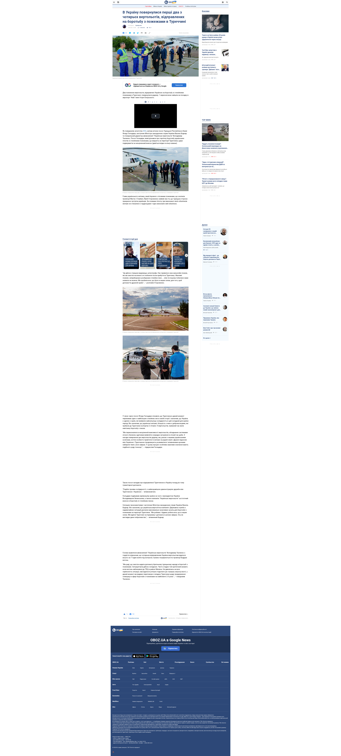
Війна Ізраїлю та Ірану (170, 6)
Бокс (162, 673)
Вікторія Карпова (207, 312)
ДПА (166, 679)
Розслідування (180, 662)
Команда (154, 629)
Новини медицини (137, 701)
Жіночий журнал (171, 707)
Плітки (143, 707)
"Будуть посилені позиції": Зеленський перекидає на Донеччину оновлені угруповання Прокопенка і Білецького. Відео (214, 146)
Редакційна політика (133, 618)
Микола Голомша (207, 262)
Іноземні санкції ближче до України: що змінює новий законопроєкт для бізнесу (211, 308)
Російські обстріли (190, 6)
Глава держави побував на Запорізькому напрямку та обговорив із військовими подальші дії (214, 152)
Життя (161, 662)
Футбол (134, 673)
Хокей (154, 673)
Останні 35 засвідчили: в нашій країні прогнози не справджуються (210, 231)
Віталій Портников (208, 322)
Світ (145, 662)
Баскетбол (144, 673)
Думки (204, 225)
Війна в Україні (157, 6)
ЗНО (173, 679)
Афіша (134, 707)
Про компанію (136, 629)
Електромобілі (148, 684)
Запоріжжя (152, 668)
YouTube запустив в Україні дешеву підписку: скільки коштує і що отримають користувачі (211, 52)
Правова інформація (177, 629)
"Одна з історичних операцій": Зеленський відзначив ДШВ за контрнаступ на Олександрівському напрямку (213, 164)
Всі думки (206, 338)
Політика (131, 662)
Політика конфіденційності (199, 629)
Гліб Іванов (131, 25)
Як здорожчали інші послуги (210, 57)
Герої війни (148, 6)
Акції (158, 684)
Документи (155, 632)
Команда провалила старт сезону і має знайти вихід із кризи (210, 74)
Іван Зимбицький (207, 332)
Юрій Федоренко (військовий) (210, 247)
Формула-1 (172, 673)
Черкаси (172, 668)
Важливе (205, 11)
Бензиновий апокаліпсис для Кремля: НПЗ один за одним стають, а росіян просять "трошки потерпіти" (211, 243)
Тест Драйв (135, 684)
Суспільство (138, 25)
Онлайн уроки (155, 679)
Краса (151, 707)
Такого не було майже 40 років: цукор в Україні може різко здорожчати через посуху (213, 37)
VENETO (181, 6)
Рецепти (134, 690)
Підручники (143, 679)
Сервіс (166, 684)
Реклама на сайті (137, 632)
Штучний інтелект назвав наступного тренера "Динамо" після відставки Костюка (211, 67)
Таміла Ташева (207, 300)
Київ (133, 668)
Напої (143, 690)
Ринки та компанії (137, 696)
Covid (160, 701)
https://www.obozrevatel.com (170, 715)
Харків (142, 668)
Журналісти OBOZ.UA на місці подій (201, 632)
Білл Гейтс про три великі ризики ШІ (211, 329)
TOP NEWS (206, 120)
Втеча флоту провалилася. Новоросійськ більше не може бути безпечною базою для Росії (211, 296)
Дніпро (162, 668)
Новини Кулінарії (155, 690)
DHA (144, 131)
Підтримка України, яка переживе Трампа (211, 319)
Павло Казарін (207, 235)
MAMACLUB (151, 701)
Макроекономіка (152, 696)
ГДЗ (133, 679)
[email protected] (133, 743)
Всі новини (225, 662)
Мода (160, 707)
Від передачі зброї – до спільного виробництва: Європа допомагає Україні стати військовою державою (212, 257)
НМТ (181, 679)
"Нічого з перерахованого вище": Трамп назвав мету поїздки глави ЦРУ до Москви (214, 181)
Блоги (192, 662)
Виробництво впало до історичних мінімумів (215, 42)
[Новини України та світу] (164, 618)
